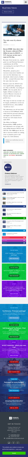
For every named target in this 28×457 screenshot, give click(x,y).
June (4, 156)
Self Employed (13, 152)
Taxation (5, 153)
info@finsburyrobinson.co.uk (15, 438)
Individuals (20, 152)
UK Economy (12, 155)
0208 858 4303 (14, 435)
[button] (26, 2)
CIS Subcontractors (14, 153)
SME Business (19, 155)
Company (22, 153)
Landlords (6, 152)
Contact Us (8, 184)
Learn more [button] (19, 449)
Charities (5, 155)
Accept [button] (14, 453)
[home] (6, 2)
